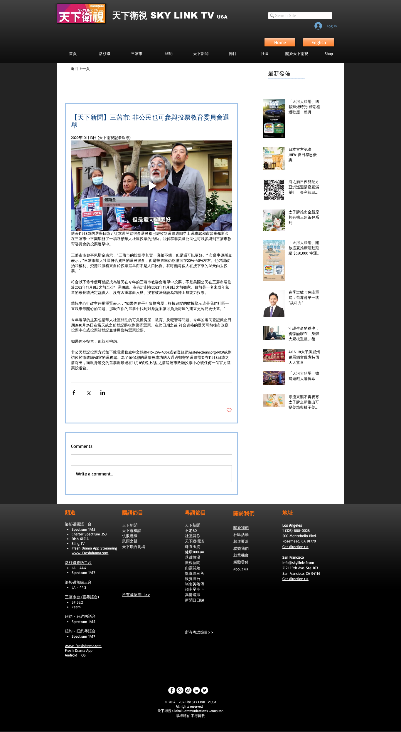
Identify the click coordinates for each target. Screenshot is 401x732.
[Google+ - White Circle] (179, 690)
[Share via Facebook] (74, 392)
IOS (83, 655)
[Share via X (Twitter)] (88, 392)
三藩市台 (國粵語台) (82, 596)
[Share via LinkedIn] (102, 392)
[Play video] (151, 185)
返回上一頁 (80, 68)
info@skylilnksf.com (298, 562)
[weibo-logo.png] (188, 690)
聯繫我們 (241, 548)
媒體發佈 (241, 562)
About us (240, 569)
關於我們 (241, 527)
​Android (71, 655)
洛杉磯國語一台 (78, 524)
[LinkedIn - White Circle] (196, 690)
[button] (233, 53)
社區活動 (241, 534)
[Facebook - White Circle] (171, 690)
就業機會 (241, 555)
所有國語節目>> (136, 594)
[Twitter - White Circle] (204, 690)
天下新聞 (129, 525)
